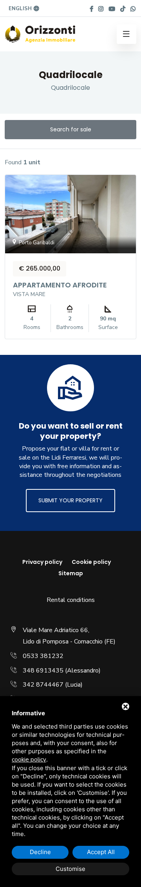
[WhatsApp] (133, 9)
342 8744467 (43, 684)
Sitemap (70, 573)
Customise (70, 868)
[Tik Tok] (122, 9)
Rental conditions (71, 600)
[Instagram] (101, 9)
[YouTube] (112, 9)
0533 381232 (43, 656)
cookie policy (29, 759)
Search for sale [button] (70, 129)
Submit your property (70, 500)
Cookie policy (91, 562)
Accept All (101, 852)
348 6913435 (43, 670)
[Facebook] (91, 9)
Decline (40, 852)
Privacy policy (42, 562)
